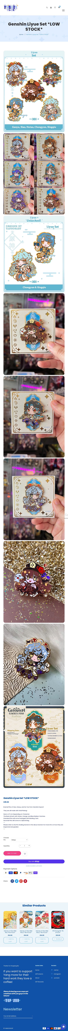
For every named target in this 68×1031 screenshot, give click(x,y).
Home (21, 34)
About (37, 978)
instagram (57, 974)
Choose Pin (6, 839)
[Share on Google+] (21, 881)
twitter (56, 970)
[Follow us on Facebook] (12, 881)
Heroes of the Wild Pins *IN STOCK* (10, 931)
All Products (39, 974)
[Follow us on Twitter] (16, 881)
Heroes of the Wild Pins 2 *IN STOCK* (42, 931)
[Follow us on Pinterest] (25, 881)
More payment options (34, 866)
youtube (57, 978)
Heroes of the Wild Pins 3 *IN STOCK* (26, 931)
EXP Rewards (39, 982)
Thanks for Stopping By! (11, 966)
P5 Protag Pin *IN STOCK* (58, 931)
